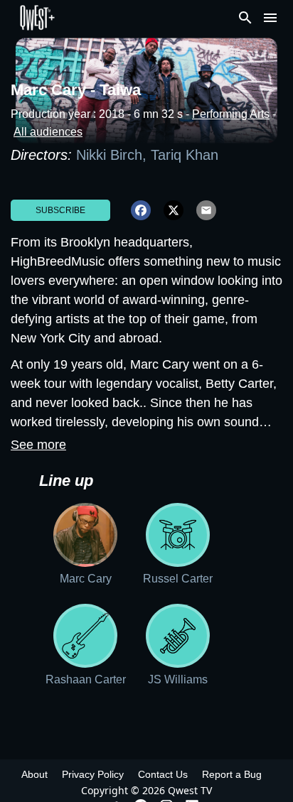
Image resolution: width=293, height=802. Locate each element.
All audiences (48, 132)
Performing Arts (231, 114)
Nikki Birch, (113, 155)
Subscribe (60, 210)
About (34, 774)
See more (38, 445)
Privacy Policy (93, 774)
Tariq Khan (184, 155)
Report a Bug (232, 774)
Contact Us (163, 774)
